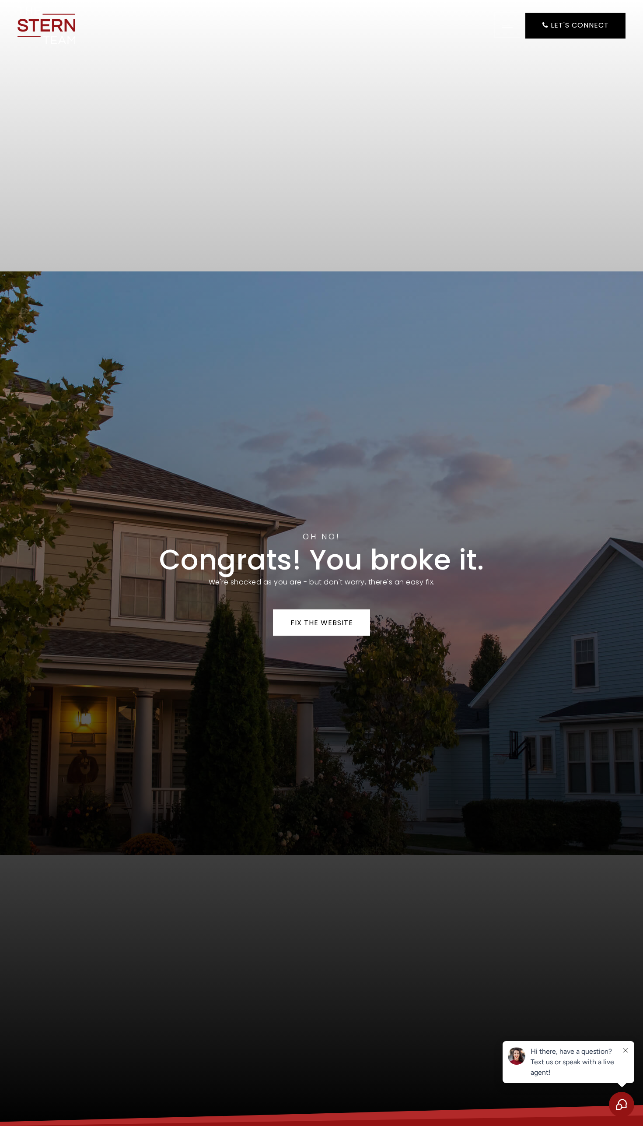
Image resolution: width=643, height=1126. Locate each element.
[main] (321, 563)
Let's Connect (579, 25)
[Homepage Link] (46, 25)
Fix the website (321, 623)
